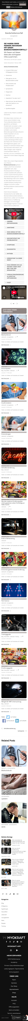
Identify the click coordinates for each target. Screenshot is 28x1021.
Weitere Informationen (16, 7)
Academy (14, 962)
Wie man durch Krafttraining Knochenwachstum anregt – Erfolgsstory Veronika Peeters (19, 851)
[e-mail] (17, 894)
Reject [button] (8, 7)
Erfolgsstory (4, 906)
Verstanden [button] (22, 4)
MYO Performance (14, 959)
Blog (2, 370)
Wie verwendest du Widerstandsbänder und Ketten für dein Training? (18, 841)
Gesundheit (6, 370)
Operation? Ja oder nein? (13, 98)
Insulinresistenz (6, 403)
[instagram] (6, 894)
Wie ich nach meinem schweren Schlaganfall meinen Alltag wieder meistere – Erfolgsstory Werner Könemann (18, 872)
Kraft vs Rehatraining (8, 538)
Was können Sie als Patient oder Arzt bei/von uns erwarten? (14, 103)
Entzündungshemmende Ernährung (12, 570)
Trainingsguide (6, 634)
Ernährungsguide (6, 668)
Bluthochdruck (6, 335)
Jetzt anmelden (14, 1010)
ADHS (3, 827)
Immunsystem (6, 368)
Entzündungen (6, 434)
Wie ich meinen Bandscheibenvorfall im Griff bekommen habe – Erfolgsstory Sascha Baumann (18, 883)
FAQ (14, 1003)
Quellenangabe (10, 108)
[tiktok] (10, 894)
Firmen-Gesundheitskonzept (14, 965)
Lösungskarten (13, 36)
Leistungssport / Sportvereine (14, 969)
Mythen (8, 95)
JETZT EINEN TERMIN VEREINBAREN (10, 311)
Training (17, 636)
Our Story (14, 986)
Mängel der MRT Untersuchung (11, 702)
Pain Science (5, 601)
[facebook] (2, 894)
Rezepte (3, 923)
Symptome (9, 88)
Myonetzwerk (14, 989)
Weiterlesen (5, 345)
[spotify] (13, 894)
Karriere (14, 983)
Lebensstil (3, 337)
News (2, 920)
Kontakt (14, 1000)
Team (14, 980)
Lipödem (4, 799)
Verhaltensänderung (7, 468)
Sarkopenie (21, 731)
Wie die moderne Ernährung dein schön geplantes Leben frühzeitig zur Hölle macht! (13, 503)
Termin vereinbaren (14, 1013)
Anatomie (9, 75)
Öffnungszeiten (14, 1007)
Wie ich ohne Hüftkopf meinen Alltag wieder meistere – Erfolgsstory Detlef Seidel (18, 862)
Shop (14, 992)
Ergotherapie (4, 824)
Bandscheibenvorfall (14, 33)
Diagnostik (9, 92)
